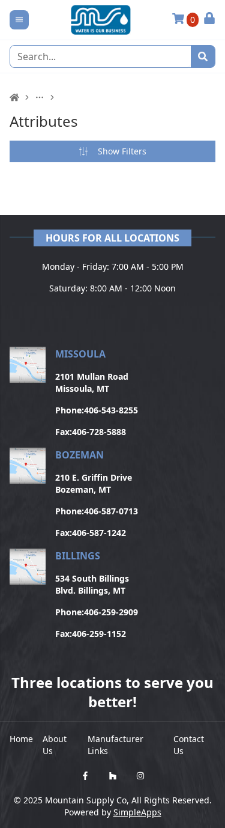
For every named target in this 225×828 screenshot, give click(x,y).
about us (55, 744)
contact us (188, 744)
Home (21, 738)
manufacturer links (115, 744)
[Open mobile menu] (19, 19)
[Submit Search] (203, 56)
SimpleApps (137, 812)
